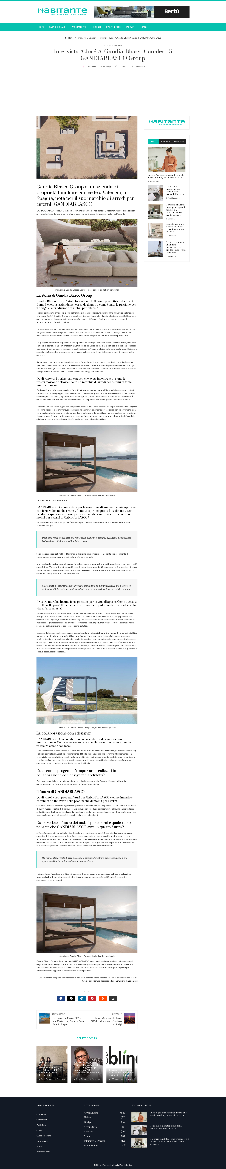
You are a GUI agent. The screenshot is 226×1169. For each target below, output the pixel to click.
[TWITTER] (71, 998)
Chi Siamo (41, 1114)
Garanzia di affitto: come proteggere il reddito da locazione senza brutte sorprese (175, 210)
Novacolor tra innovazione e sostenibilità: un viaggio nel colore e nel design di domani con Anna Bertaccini (52, 1069)
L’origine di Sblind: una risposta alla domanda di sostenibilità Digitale (121, 1072)
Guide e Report (43, 1135)
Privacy (40, 1146)
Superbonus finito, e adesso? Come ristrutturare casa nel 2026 (175, 228)
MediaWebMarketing (123, 1165)
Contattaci (41, 1119)
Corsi (39, 1130)
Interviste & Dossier (113, 45)
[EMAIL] (113, 998)
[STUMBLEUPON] (103, 998)
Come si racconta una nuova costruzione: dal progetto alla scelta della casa (175, 247)
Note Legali (41, 1141)
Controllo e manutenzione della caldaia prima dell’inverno (175, 190)
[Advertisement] (113, 92)
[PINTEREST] (92, 998)
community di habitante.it (125, 980)
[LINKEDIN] (82, 998)
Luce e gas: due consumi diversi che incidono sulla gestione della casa (166, 176)
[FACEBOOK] (61, 998)
